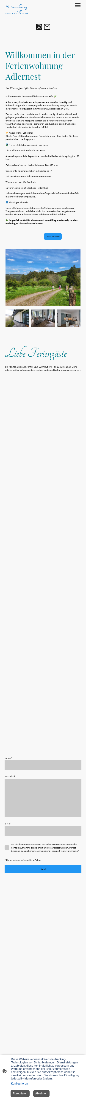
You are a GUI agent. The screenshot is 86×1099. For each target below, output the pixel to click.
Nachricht (10, 776)
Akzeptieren (20, 1093)
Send (43, 869)
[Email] (47, 27)
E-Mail (8, 823)
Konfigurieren (19, 1083)
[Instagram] (39, 27)
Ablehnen (41, 1093)
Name (8, 757)
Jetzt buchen (53, 236)
